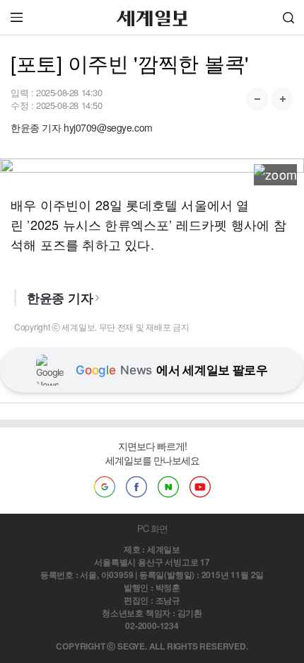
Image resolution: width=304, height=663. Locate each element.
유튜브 (200, 486)
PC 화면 (152, 528)
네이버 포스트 (168, 486)
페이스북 (136, 486)
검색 (288, 17)
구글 (104, 486)
